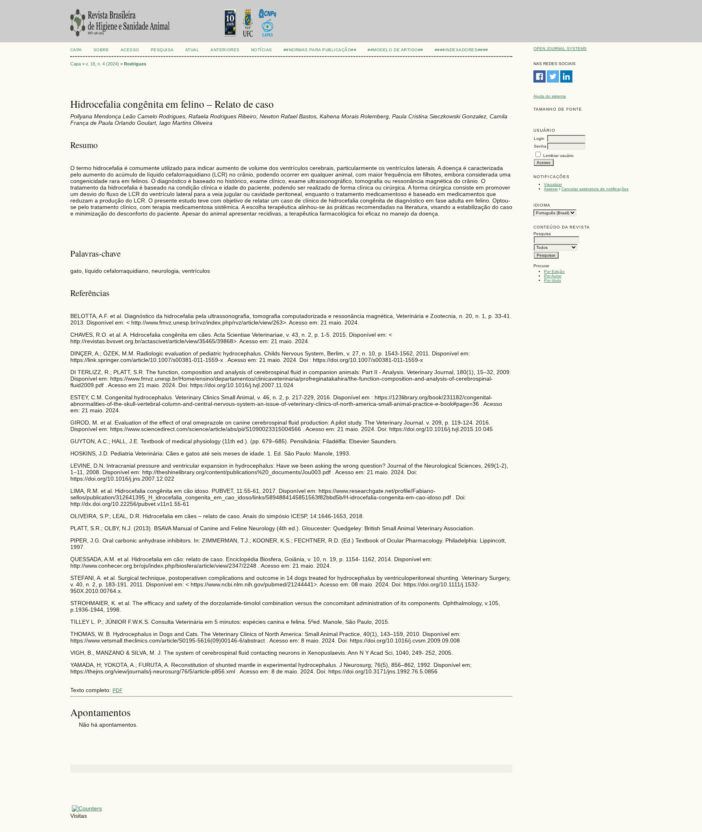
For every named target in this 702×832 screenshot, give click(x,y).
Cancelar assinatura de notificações (594, 189)
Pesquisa (162, 50)
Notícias (261, 50)
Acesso (130, 50)
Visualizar (553, 184)
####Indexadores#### (461, 50)
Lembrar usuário (558, 155)
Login (539, 138)
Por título (552, 280)
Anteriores (224, 50)
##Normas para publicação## (320, 50)
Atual (192, 50)
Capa (76, 50)
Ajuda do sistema (549, 96)
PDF (117, 690)
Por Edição (554, 271)
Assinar (551, 189)
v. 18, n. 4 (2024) (102, 63)
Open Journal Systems (560, 48)
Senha (540, 146)
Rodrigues (135, 63)
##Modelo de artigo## (395, 50)
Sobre (101, 50)
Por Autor (552, 276)
